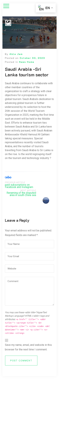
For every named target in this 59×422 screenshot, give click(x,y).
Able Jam (16, 54)
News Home (26, 61)
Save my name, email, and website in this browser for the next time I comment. (28, 347)
